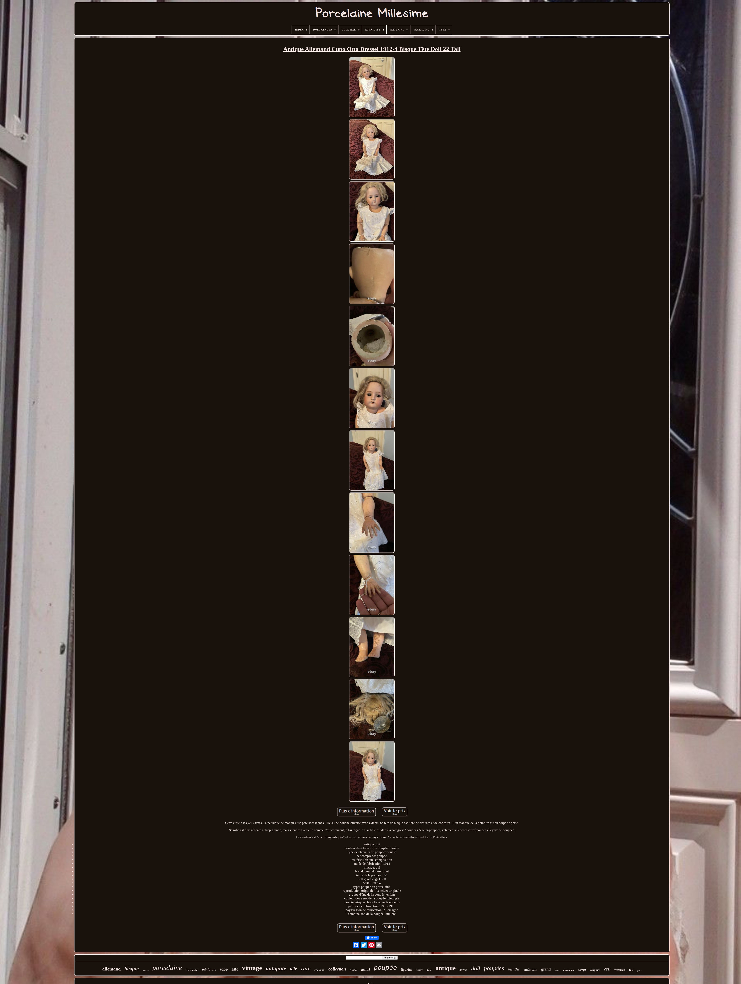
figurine (406, 969)
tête (293, 968)
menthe (514, 969)
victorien (619, 969)
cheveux (319, 969)
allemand (111, 968)
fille (631, 970)
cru (607, 968)
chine (557, 970)
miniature (209, 969)
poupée (385, 968)
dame (429, 970)
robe (224, 969)
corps (582, 969)
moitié (365, 969)
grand (546, 969)
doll (475, 968)
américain (530, 969)
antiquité (276, 968)
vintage (252, 968)
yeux (639, 970)
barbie (463, 969)
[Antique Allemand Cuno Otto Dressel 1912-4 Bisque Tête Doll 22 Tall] (372, 88)
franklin (146, 971)
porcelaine (167, 967)
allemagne (568, 970)
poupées (494, 968)
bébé (235, 969)
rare (305, 968)
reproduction (192, 970)
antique (446, 968)
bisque (131, 968)
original (595, 969)
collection (337, 969)
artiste (419, 970)
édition (353, 970)
